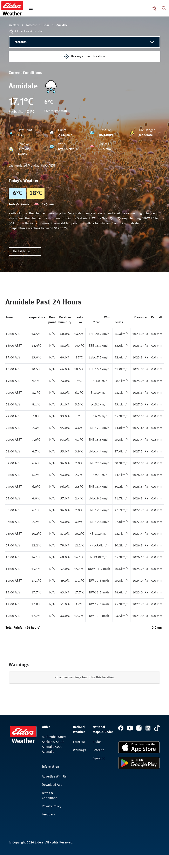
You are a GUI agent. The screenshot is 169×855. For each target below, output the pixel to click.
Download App (52, 785)
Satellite (98, 750)
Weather (14, 25)
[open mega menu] (30, 8)
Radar (97, 742)
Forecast (31, 25)
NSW (46, 25)
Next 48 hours (22, 251)
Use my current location (88, 56)
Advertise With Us (54, 776)
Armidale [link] (62, 25)
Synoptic (99, 758)
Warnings (79, 750)
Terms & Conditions (49, 796)
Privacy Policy (51, 806)
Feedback (48, 814)
